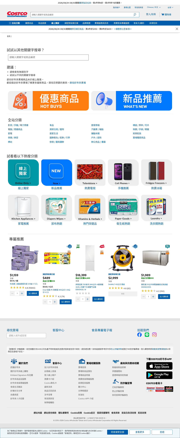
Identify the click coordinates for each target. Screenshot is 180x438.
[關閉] (177, 29)
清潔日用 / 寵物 (57, 129)
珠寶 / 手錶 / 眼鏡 (141, 129)
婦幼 (10, 142)
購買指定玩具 (85, 3)
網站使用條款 (50, 412)
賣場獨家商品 (139, 137)
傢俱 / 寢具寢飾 (57, 142)
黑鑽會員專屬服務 (121, 23)
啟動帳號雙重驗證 (159, 349)
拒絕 (162, 432)
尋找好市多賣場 (78, 82)
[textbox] (45, 57)
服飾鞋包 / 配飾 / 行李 (60, 137)
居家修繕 (95, 125)
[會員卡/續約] (144, 23)
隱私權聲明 (63, 412)
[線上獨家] (59, 23)
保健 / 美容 (13, 137)
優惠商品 (29, 23)
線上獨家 (55, 23)
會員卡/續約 (139, 23)
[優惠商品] (33, 23)
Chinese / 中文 (152, 7)
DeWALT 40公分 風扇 (116, 284)
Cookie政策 (76, 412)
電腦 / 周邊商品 (15, 129)
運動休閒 (95, 133)
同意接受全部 (117, 432)
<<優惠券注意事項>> (122, 29)
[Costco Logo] (17, 14)
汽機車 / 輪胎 (97, 129)
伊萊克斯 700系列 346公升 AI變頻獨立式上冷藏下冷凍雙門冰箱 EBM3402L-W (89, 287)
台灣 (169, 7)
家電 (10, 133)
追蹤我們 (143, 330)
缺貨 (122, 294)
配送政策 (142, 412)
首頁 (8, 36)
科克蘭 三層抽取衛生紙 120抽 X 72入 (24, 284)
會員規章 (115, 412)
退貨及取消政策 (129, 412)
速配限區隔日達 (71, 23)
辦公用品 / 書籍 (98, 142)
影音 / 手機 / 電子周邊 (18, 125)
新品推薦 (42, 23)
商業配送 (153, 23)
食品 (52, 125)
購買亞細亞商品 (77, 29)
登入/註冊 (151, 14)
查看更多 (139, 432)
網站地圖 (38, 412)
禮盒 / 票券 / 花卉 (141, 125)
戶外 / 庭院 (96, 137)
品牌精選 (86, 23)
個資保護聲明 (103, 412)
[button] (136, 14)
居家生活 (54, 133)
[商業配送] (157, 23)
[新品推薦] (46, 23)
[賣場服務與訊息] (108, 23)
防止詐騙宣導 (116, 349)
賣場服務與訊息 (101, 23)
